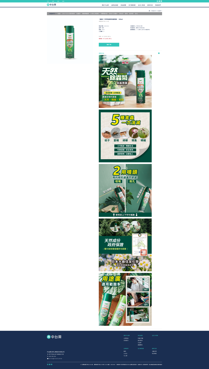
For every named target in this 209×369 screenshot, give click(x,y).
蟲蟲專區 (140, 345)
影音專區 (154, 353)
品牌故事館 (114, 5)
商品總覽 (123, 5)
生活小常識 (141, 5)
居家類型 (140, 340)
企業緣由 (126, 338)
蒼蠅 (137, 28)
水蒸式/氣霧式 (94, 14)
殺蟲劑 (78, 14)
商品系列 (154, 10)
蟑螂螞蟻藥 (85, 14)
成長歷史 (126, 340)
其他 (136, 14)
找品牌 (159, 10)
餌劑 (126, 14)
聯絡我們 (158, 5)
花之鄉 (125, 355)
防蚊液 (121, 14)
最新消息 (150, 5)
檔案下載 (109, 44)
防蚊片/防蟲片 (113, 14)
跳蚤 (143, 28)
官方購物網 (132, 5)
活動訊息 (154, 351)
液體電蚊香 (104, 14)
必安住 (125, 353)
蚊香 (59, 14)
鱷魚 (103, 28)
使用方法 (101, 53)
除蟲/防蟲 (140, 338)
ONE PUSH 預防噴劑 (68, 14)
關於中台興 (105, 5)
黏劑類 (131, 14)
